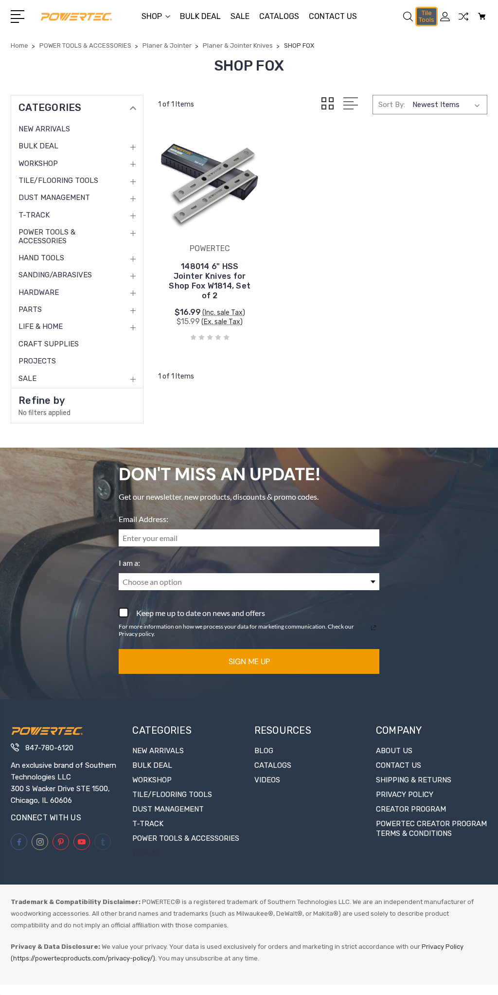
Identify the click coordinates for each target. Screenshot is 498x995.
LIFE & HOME (40, 326)
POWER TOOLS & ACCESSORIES (46, 236)
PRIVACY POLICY (404, 794)
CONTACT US (333, 16)
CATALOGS (279, 16)
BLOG (263, 750)
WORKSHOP (38, 163)
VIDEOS (267, 780)
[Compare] (463, 22)
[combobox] (249, 581)
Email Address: (143, 519)
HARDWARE (38, 292)
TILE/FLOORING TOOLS (58, 180)
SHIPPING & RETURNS (413, 780)
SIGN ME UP (249, 661)
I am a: (129, 562)
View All (146, 853)
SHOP (152, 16)
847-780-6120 (49, 747)
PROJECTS (37, 361)
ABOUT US (394, 750)
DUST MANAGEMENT (54, 197)
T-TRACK (34, 215)
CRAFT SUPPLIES (48, 344)
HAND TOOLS (41, 257)
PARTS (30, 309)
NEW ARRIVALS (44, 129)
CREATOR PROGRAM (411, 809)
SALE (240, 16)
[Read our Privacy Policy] (373, 627)
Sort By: (391, 104)
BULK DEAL (200, 16)
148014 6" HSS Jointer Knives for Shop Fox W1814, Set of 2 (209, 281)
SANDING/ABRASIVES (55, 275)
